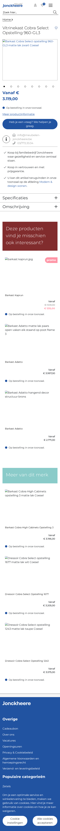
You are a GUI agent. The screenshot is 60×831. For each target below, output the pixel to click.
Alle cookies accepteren (45, 820)
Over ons (8, 734)
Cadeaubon (10, 728)
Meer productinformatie (18, 114)
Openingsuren (12, 746)
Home (7, 19)
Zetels (6, 786)
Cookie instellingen (15, 820)
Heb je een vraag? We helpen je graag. (30, 124)
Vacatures (9, 740)
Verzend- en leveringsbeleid (21, 768)
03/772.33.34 (25, 143)
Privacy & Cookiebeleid (17, 752)
